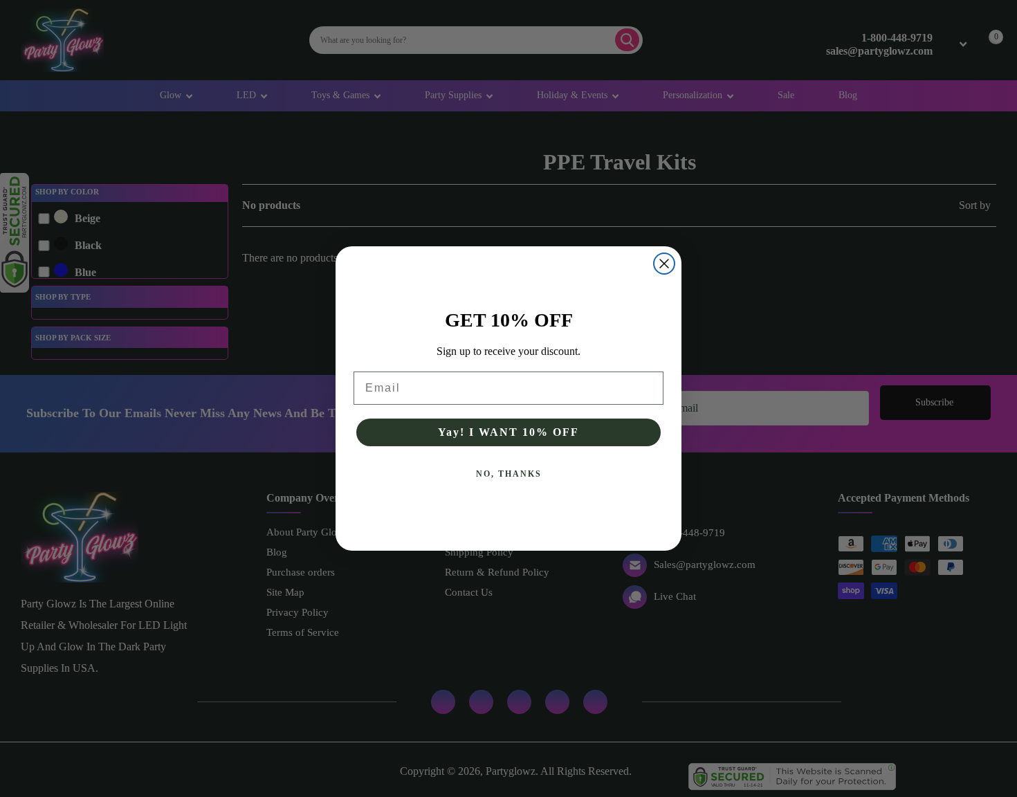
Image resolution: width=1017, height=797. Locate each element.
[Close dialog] (664, 263)
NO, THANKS (509, 474)
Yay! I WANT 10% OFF (508, 432)
